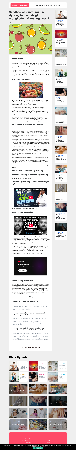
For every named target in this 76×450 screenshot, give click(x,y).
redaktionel (49, 22)
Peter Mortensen (22, 22)
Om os (45, 5)
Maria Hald (58, 79)
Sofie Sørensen (59, 59)
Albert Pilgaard (59, 40)
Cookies (50, 5)
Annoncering (39, 5)
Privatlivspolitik (40, 448)
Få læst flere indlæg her (31, 348)
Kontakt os (57, 5)
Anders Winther (59, 21)
